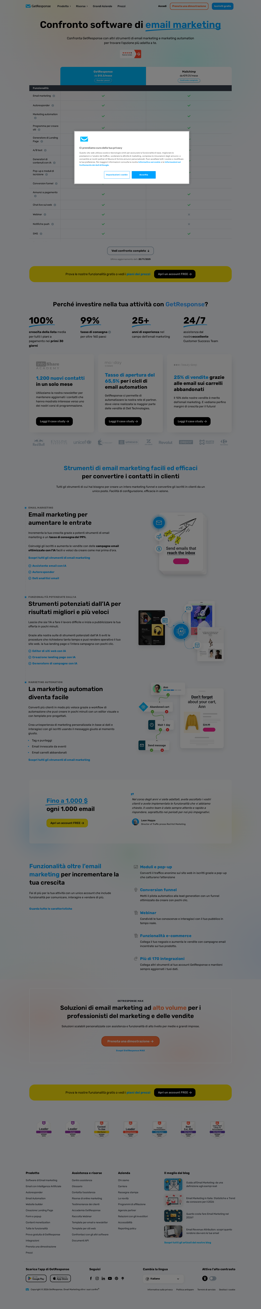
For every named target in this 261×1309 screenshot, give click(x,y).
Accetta (143, 174)
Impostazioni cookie (117, 174)
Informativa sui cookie (149, 162)
